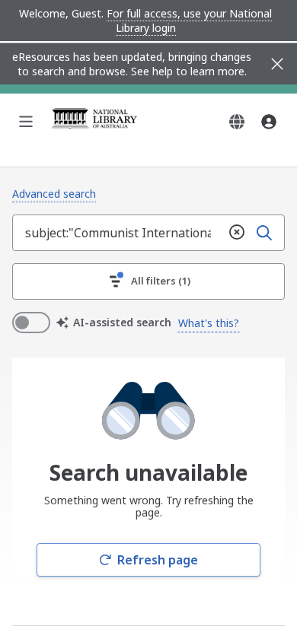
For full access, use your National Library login (189, 20)
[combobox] (118, 232)
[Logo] (94, 121)
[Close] (277, 64)
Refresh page (157, 559)
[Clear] (237, 232)
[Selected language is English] (237, 122)
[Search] (264, 232)
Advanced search (54, 193)
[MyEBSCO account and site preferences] (269, 122)
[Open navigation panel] (26, 121)
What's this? (208, 323)
